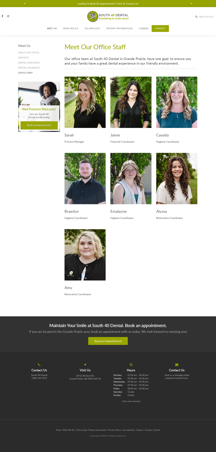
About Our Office (28, 52)
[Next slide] (191, 3)
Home (58, 430)
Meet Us (52, 28)
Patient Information (119, 28)
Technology (92, 28)
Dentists (23, 57)
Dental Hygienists (29, 67)
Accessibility (129, 430)
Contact (160, 28)
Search (157, 430)
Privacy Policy (114, 430)
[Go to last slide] (24, 3)
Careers (144, 28)
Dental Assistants (29, 62)
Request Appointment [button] (108, 341)
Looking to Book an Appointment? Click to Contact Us (108, 3)
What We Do (70, 28)
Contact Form (181, 378)
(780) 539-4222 (206, 16)
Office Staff (25, 72)
